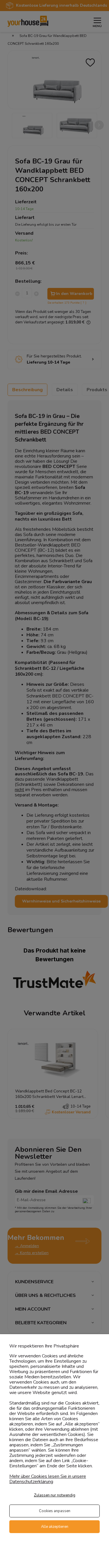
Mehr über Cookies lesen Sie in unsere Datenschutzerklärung (47, 1479)
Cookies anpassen (54, 1511)
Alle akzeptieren (54, 1526)
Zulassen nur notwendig (54, 1495)
